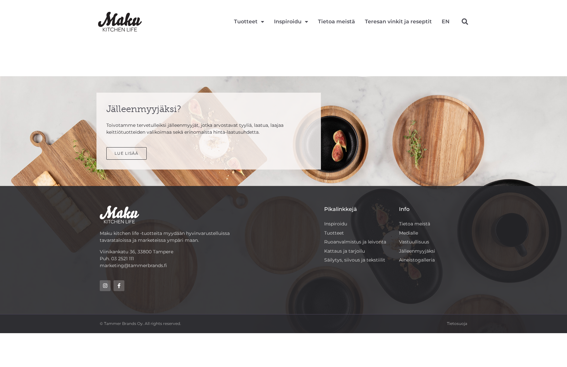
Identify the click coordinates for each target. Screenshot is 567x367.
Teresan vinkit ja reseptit (398, 21)
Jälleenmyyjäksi (417, 251)
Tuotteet (246, 21)
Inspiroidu (288, 21)
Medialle (408, 233)
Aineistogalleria (417, 260)
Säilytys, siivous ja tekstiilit (354, 260)
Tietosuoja (457, 323)
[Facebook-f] (119, 285)
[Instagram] (105, 285)
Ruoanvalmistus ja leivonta (355, 242)
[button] (465, 22)
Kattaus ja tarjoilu (344, 251)
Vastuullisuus (414, 242)
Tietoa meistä (336, 21)
